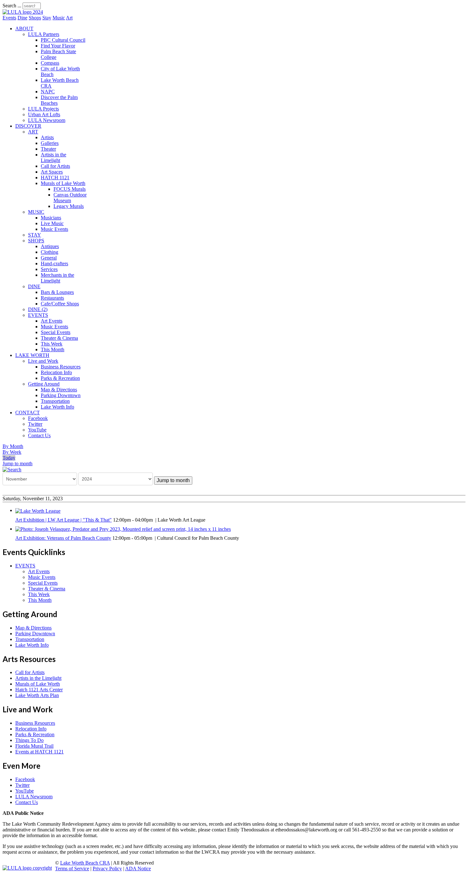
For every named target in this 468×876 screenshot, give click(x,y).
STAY (34, 235)
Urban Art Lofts (44, 114)
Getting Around (44, 384)
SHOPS (36, 240)
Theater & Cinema (59, 338)
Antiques (50, 246)
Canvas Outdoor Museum (70, 197)
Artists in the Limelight (53, 157)
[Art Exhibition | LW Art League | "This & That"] (37, 510)
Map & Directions (59, 389)
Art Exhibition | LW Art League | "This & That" (63, 520)
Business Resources (61, 366)
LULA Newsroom (46, 120)
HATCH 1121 (55, 177)
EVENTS (38, 315)
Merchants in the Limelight (57, 277)
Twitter (35, 424)
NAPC (48, 91)
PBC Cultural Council (63, 40)
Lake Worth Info (57, 407)
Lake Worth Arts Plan (37, 695)
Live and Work (43, 361)
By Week (12, 452)
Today (9, 457)
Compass (50, 63)
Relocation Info (56, 372)
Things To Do (29, 740)
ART (33, 131)
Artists (47, 137)
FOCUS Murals (69, 189)
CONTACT (27, 412)
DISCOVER (28, 126)
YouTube (37, 429)
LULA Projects (43, 108)
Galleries (50, 143)
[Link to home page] (23, 12)
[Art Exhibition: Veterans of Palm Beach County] (123, 528)
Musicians (51, 217)
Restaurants (52, 298)
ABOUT (24, 28)
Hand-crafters (54, 263)
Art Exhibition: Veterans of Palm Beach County (63, 538)
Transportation (55, 401)
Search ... (12, 5)
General (49, 257)
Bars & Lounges (57, 292)
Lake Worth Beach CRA (85, 862)
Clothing (49, 252)
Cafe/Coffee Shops (60, 303)
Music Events (54, 229)
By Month (13, 446)
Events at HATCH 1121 (39, 751)
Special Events (55, 332)
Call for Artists (55, 166)
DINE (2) (37, 309)
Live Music (52, 223)
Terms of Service (72, 868)
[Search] (12, 469)
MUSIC (36, 212)
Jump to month (17, 463)
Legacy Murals (68, 206)
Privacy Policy (107, 868)
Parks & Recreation (60, 378)
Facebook (38, 418)
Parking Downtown (61, 395)
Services (49, 269)
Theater (48, 149)
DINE (34, 286)
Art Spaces (52, 171)
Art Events (51, 321)
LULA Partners (43, 34)
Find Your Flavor (58, 45)
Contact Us (39, 435)
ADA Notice (138, 868)
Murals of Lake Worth (63, 183)
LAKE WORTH (32, 355)
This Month (52, 349)
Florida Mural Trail (34, 746)
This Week (51, 343)
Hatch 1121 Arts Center (39, 689)
